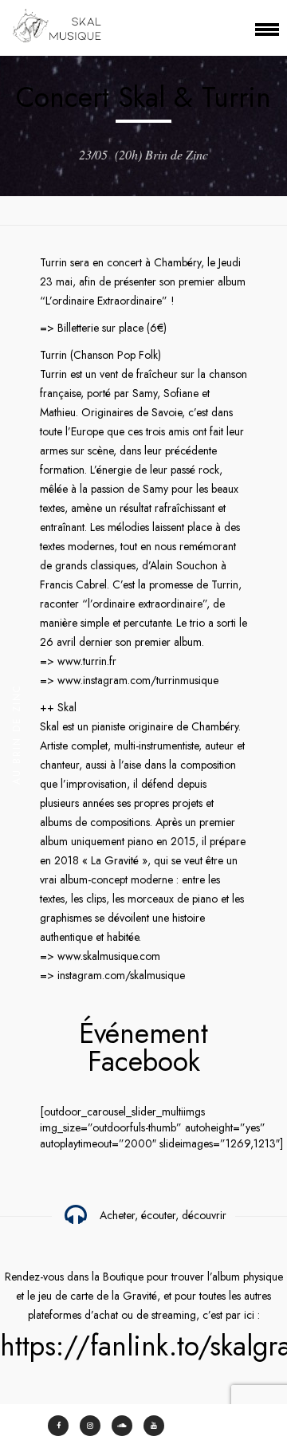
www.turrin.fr (86, 661)
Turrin (53, 262)
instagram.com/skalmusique (121, 975)
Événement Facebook (143, 1047)
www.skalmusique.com (108, 956)
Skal (67, 707)
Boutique (123, 1277)
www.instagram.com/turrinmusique (137, 680)
